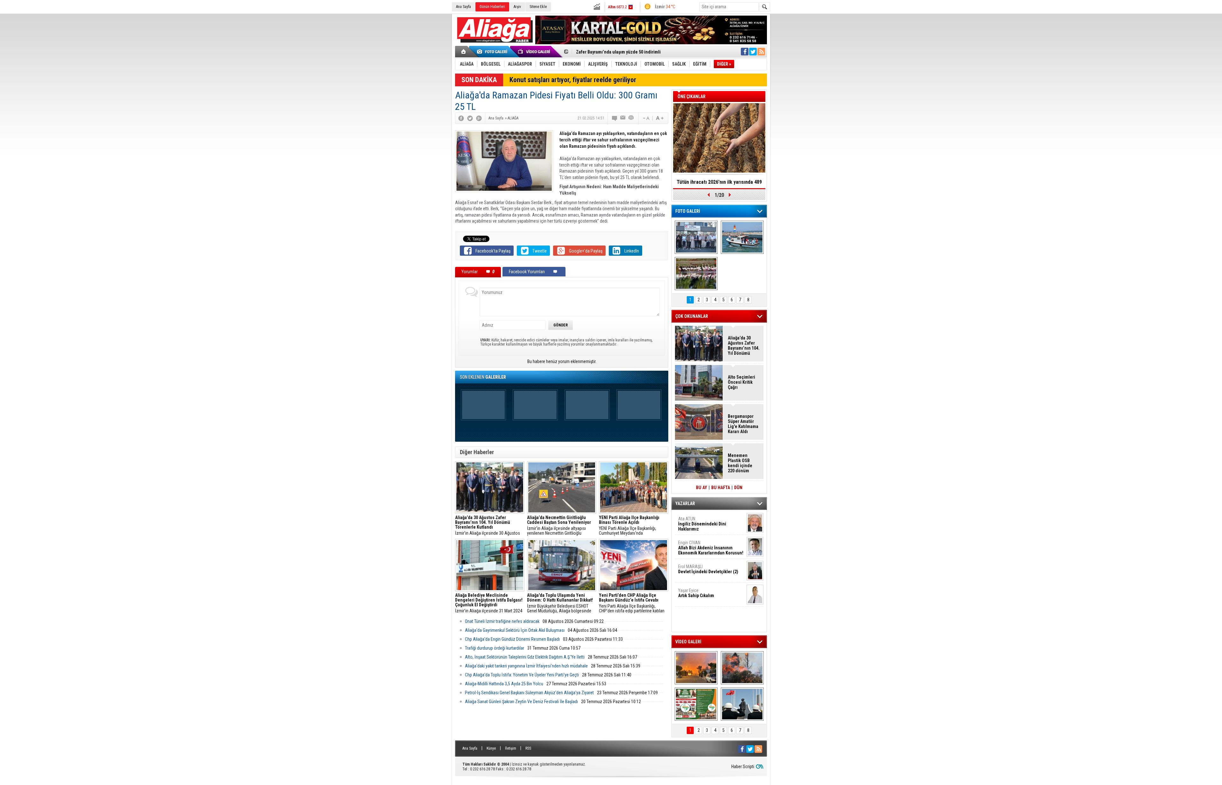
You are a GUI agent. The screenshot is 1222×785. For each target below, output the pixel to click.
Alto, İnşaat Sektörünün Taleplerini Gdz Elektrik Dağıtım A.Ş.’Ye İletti (525, 657)
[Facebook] (461, 118)
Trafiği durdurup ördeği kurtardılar (494, 648)
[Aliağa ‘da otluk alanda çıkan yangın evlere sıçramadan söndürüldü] (696, 667)
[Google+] (479, 118)
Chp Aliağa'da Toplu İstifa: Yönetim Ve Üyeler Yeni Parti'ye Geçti (522, 674)
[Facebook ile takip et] (744, 51)
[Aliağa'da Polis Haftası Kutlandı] (742, 704)
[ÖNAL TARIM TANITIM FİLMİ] (696, 704)
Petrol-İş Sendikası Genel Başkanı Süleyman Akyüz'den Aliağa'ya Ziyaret (529, 692)
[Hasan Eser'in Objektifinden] (696, 273)
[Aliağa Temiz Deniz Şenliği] (742, 237)
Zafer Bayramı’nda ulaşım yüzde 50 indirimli (618, 51)
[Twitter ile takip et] (753, 51)
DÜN (738, 487)
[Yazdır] (631, 118)
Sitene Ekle (538, 6)
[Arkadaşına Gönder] (623, 118)
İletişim (510, 748)
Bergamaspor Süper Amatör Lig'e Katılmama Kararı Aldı (743, 424)
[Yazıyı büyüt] (660, 118)
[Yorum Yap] (615, 118)
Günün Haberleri (492, 6)
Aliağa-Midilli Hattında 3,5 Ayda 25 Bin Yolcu (504, 683)
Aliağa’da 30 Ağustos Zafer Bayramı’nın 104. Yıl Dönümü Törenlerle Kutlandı (744, 345)
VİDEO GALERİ (688, 641)
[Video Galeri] (534, 51)
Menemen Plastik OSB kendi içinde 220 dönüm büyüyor (740, 463)
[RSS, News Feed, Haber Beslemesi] (761, 51)
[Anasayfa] (464, 51)
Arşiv (517, 6)
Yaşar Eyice (696, 593)
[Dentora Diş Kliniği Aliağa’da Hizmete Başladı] (696, 237)
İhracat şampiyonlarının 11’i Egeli (719, 182)
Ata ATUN (702, 524)
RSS (528, 748)
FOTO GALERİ (687, 211)
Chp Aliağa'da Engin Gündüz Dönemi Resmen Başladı (512, 639)
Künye (491, 748)
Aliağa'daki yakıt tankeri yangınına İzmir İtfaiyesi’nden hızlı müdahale (526, 665)
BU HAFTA (720, 487)
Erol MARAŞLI (708, 569)
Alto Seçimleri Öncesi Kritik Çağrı (741, 382)
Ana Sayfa (463, 6)
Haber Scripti (742, 766)
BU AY (701, 487)
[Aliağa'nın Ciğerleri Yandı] (742, 667)
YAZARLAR (685, 503)
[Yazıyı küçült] (646, 118)
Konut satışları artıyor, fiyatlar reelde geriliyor (572, 80)
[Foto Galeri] (493, 51)
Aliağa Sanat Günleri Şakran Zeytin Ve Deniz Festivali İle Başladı (521, 701)
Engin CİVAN (710, 547)
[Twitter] (470, 118)
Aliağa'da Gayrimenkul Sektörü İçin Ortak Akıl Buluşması (515, 630)
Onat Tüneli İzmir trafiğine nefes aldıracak (502, 621)
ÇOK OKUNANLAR (691, 316)
